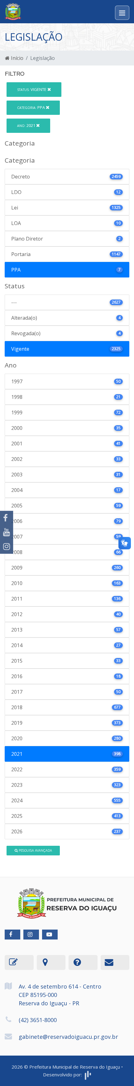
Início (16, 58)
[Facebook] (6, 518)
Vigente (32, 89)
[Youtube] (6, 532)
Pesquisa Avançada (35, 850)
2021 (26, 125)
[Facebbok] (12, 935)
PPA (31, 107)
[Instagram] (6, 546)
